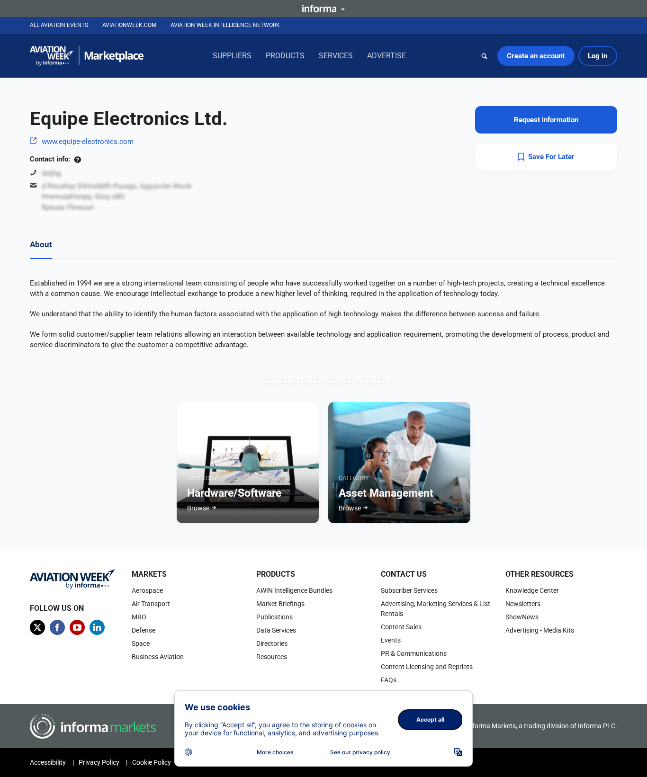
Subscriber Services (409, 590)
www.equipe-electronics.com (88, 141)
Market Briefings (280, 603)
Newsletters (522, 603)
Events (391, 640)
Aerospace (147, 590)
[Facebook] (57, 627)
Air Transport (151, 603)
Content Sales (401, 627)
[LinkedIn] (97, 627)
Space (141, 643)
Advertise (386, 55)
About (41, 244)
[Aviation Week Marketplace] (87, 56)
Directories (272, 643)
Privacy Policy (99, 762)
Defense (143, 630)
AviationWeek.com (129, 25)
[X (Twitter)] (37, 627)
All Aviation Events (59, 25)
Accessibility (48, 762)
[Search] (484, 55)
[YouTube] (77, 627)
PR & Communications (414, 653)
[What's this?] (77, 159)
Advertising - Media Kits (539, 630)
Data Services (276, 630)
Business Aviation (158, 657)
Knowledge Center (532, 590)
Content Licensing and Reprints (427, 666)
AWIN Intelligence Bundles (294, 590)
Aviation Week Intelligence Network (225, 25)
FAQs (388, 680)
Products (285, 55)
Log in (597, 56)
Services (336, 55)
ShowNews (522, 617)
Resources (271, 657)
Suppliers (232, 55)
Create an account (536, 56)
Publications (274, 617)
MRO (139, 617)
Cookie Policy (151, 762)
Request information (546, 120)
